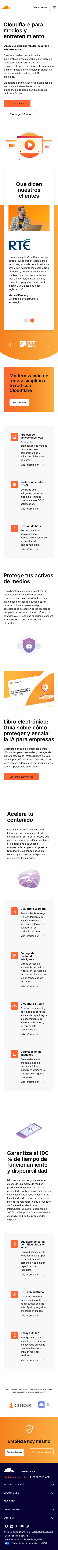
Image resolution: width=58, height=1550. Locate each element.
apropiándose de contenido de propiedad (27, 608)
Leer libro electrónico (21, 776)
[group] (29, 242)
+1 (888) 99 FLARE (39, 1477)
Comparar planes (41, 1452)
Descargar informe (20, 114)
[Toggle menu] (54, 7)
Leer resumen (19, 402)
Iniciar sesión (40, 7)
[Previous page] (26, 320)
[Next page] (32, 320)
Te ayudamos (17, 103)
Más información (30, 464)
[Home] (6, 7)
